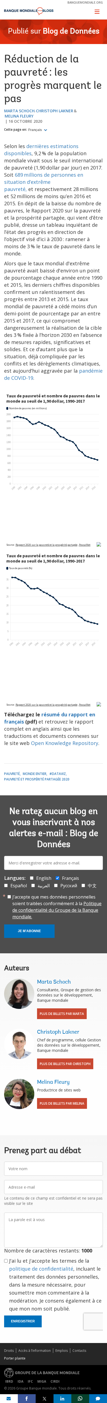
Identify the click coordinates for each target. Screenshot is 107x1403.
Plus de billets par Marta (62, 1013)
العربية (44, 886)
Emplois (61, 1350)
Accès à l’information (34, 1350)
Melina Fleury (19, 116)
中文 (92, 886)
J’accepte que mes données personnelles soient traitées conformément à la (57, 907)
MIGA (41, 1381)
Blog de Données (71, 32)
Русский (68, 886)
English (43, 878)
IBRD (9, 1381)
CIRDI (55, 1381)
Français (35, 130)
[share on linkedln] (62, 1398)
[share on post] (45, 1398)
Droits (9, 1350)
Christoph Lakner (54, 111)
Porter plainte (15, 1358)
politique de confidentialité (41, 1268)
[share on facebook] (27, 1398)
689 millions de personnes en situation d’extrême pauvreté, (43, 181)
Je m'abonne (29, 931)
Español (18, 886)
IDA (20, 1381)
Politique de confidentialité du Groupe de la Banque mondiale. (57, 910)
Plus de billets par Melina (62, 1103)
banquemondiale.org (85, 2)
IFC (30, 1381)
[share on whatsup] (80, 1398)
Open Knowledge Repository (64, 743)
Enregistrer (23, 1321)
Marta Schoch (19, 111)
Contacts (79, 1350)
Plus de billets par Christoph (65, 1063)
